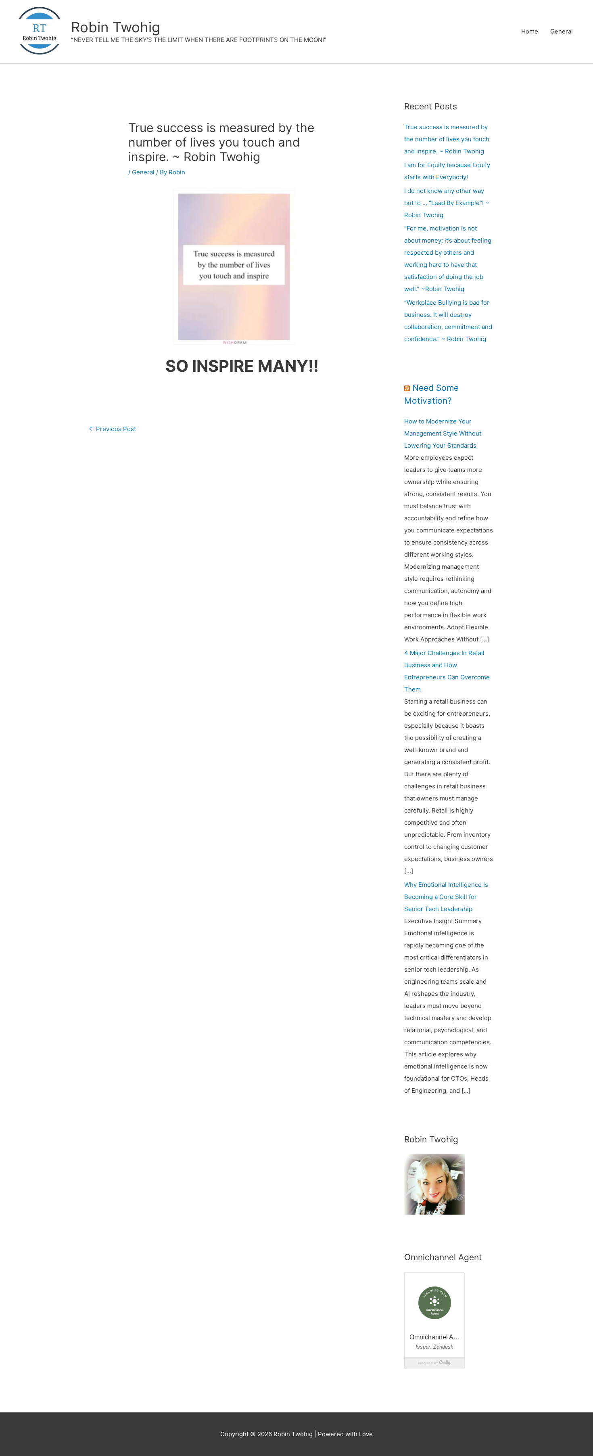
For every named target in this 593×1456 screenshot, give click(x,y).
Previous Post (112, 429)
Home (529, 31)
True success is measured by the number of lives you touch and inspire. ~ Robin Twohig (446, 139)
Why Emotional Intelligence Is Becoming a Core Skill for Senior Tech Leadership (446, 897)
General (561, 31)
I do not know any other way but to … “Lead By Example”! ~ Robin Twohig (446, 203)
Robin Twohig (115, 27)
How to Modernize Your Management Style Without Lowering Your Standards (442, 433)
